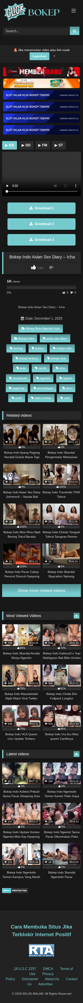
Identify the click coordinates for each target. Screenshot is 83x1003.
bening (18, 348)
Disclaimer (30, 979)
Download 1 (44, 208)
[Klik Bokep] (34, 12)
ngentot (45, 378)
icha (62, 368)
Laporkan (39, 56)
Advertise (45, 984)
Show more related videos (41, 590)
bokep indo (64, 348)
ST (59, 145)
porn (69, 388)
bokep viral (58, 358)
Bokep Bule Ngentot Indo (43, 328)
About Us (52, 979)
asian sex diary (57, 338)
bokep (39, 348)
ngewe (67, 378)
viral (67, 398)
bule (23, 368)
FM (42, 145)
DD (26, 145)
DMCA (48, 969)
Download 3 (44, 240)
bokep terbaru (28, 358)
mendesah (20, 378)
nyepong (18, 388)
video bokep (43, 398)
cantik (42, 368)
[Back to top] (69, 990)
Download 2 (44, 224)
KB (9, 145)
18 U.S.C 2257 (25, 969)
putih (18, 398)
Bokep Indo (26, 338)
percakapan (45, 388)
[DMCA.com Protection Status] (15, 892)
